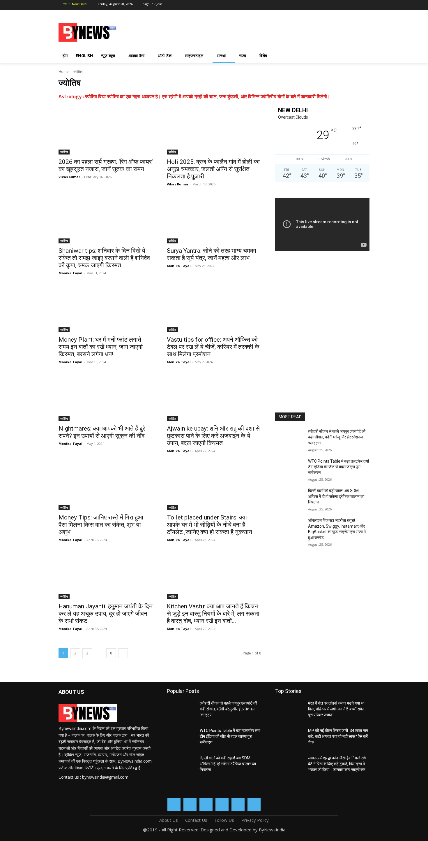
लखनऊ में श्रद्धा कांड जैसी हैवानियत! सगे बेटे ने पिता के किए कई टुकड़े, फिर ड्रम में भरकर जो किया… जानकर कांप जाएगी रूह (337, 764)
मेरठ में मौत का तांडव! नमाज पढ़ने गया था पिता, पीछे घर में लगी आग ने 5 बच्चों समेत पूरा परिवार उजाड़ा (336, 709)
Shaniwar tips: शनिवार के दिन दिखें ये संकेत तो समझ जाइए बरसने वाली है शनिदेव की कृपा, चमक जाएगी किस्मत (104, 258)
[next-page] (123, 653)
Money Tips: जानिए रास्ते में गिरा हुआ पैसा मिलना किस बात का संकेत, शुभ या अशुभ (101, 524)
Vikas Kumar (69, 177)
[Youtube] (365, 5)
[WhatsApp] (354, 5)
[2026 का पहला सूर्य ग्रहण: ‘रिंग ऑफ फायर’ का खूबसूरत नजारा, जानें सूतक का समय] (106, 130)
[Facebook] (313, 5)
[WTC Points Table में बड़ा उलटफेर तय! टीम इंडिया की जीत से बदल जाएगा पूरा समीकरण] (289, 468)
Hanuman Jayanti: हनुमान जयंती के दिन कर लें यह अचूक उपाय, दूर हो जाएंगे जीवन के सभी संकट (106, 613)
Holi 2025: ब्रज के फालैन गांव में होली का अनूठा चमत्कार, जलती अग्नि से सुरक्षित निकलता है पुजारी (213, 169)
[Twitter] (344, 5)
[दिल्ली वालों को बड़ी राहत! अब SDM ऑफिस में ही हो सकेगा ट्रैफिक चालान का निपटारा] (289, 498)
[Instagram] (323, 5)
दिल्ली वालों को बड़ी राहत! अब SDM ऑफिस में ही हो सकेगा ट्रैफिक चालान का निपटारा (336, 496)
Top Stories (288, 691)
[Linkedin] (334, 5)
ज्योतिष (64, 152)
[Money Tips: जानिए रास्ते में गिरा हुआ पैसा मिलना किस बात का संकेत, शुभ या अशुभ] (106, 486)
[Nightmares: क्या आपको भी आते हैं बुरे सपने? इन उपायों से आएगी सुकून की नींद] (106, 397)
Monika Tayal (70, 273)
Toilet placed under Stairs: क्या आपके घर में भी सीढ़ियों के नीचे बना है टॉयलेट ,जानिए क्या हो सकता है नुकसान (209, 524)
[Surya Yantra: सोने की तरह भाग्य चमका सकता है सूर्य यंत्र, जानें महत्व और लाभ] (214, 219)
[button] (362, 56)
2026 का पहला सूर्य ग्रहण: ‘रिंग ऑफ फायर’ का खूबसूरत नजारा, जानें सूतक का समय (106, 165)
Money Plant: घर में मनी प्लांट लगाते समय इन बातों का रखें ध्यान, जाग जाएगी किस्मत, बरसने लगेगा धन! (101, 347)
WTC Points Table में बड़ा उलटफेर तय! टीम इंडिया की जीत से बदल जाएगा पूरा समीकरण (338, 467)
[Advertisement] (261, 31)
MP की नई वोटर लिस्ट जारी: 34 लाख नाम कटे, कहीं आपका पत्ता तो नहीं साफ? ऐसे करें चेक (338, 736)
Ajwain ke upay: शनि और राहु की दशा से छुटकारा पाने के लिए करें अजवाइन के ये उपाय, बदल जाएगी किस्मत (213, 436)
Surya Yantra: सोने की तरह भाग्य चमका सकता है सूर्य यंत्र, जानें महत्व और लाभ (211, 254)
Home (64, 71)
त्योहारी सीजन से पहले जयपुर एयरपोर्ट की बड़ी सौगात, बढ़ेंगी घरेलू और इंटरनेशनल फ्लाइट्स (336, 437)
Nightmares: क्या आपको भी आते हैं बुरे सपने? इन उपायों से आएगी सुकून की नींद (102, 432)
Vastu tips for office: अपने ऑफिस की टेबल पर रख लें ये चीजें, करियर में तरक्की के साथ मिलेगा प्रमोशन (213, 347)
